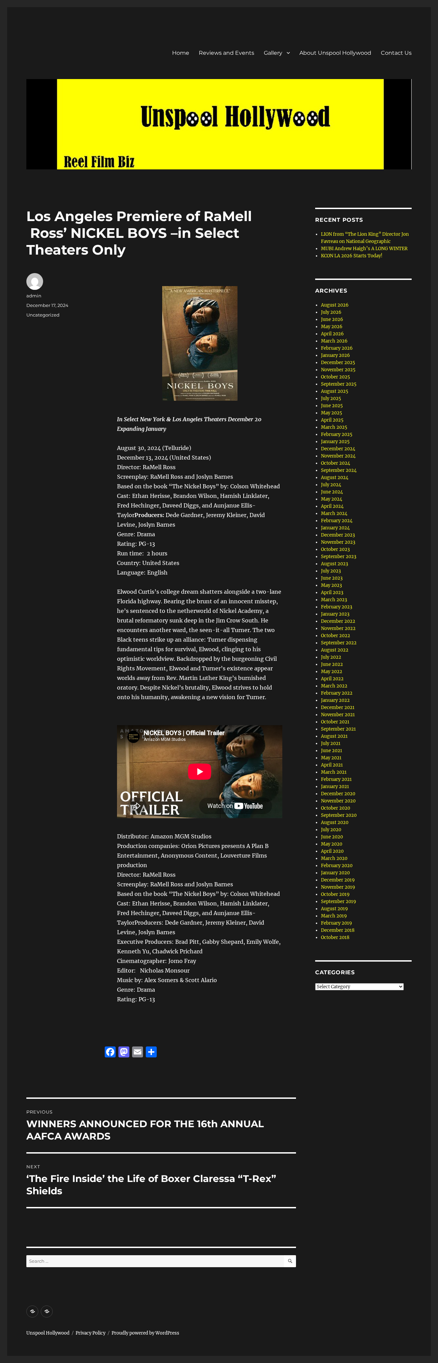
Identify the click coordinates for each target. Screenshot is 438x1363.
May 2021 (331, 758)
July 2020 (331, 830)
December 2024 (338, 449)
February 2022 (336, 693)
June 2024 (332, 492)
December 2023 (338, 535)
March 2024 (334, 513)
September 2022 (339, 643)
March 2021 (334, 772)
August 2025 (334, 391)
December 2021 (338, 707)
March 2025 (334, 427)
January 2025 (335, 442)
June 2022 (332, 664)
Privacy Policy (90, 1333)
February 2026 (337, 348)
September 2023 (338, 557)
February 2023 (336, 607)
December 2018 (338, 930)
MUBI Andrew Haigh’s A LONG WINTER (364, 249)
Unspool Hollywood (47, 1333)
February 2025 (336, 434)
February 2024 (336, 521)
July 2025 (331, 398)
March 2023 (334, 600)
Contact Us (396, 53)
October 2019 (335, 894)
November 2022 (338, 628)
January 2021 (335, 786)
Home (180, 53)
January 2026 (335, 355)
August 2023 (334, 564)
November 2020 (338, 801)
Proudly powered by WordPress (145, 1333)
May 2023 (331, 585)
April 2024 (332, 506)
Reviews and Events (226, 53)
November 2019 (338, 887)
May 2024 (331, 499)
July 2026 (331, 312)
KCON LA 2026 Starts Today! (352, 256)
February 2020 (336, 866)
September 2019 (338, 901)
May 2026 (332, 327)
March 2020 (334, 858)
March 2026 (334, 341)
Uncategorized (43, 315)
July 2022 (331, 657)
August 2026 (335, 305)
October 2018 (335, 937)
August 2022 (334, 650)
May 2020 (331, 844)
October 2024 (335, 463)
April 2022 (332, 679)
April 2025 (332, 420)
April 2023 (332, 592)
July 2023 (331, 571)
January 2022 (335, 700)
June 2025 (332, 406)
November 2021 (338, 715)
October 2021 (335, 722)
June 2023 (332, 578)
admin (33, 295)
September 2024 (339, 470)
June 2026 (332, 319)
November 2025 (338, 370)
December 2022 (338, 621)
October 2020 (335, 808)
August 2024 (334, 477)
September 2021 (338, 729)
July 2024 (331, 485)
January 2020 (335, 873)
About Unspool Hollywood (335, 53)
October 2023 (335, 549)
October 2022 (335, 636)
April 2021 (332, 765)
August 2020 (334, 822)
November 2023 (338, 542)
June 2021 (331, 751)
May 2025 (331, 413)
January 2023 (335, 614)
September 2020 (339, 815)
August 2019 (334, 909)
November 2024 (338, 456)
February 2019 (336, 923)
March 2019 (334, 916)
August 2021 (334, 736)
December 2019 (338, 880)
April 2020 (332, 851)
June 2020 (332, 837)
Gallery (273, 53)
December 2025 (338, 362)
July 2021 (330, 743)
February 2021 (336, 779)
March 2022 (334, 686)
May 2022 (331, 671)
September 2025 (339, 384)
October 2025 (335, 377)
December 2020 (338, 794)
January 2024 (335, 528)
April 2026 (332, 334)
